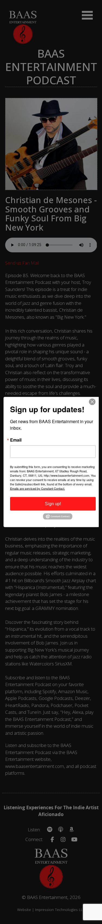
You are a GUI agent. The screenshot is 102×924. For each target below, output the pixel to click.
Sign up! (53, 503)
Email (15, 440)
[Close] (94, 402)
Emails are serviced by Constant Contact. (37, 488)
